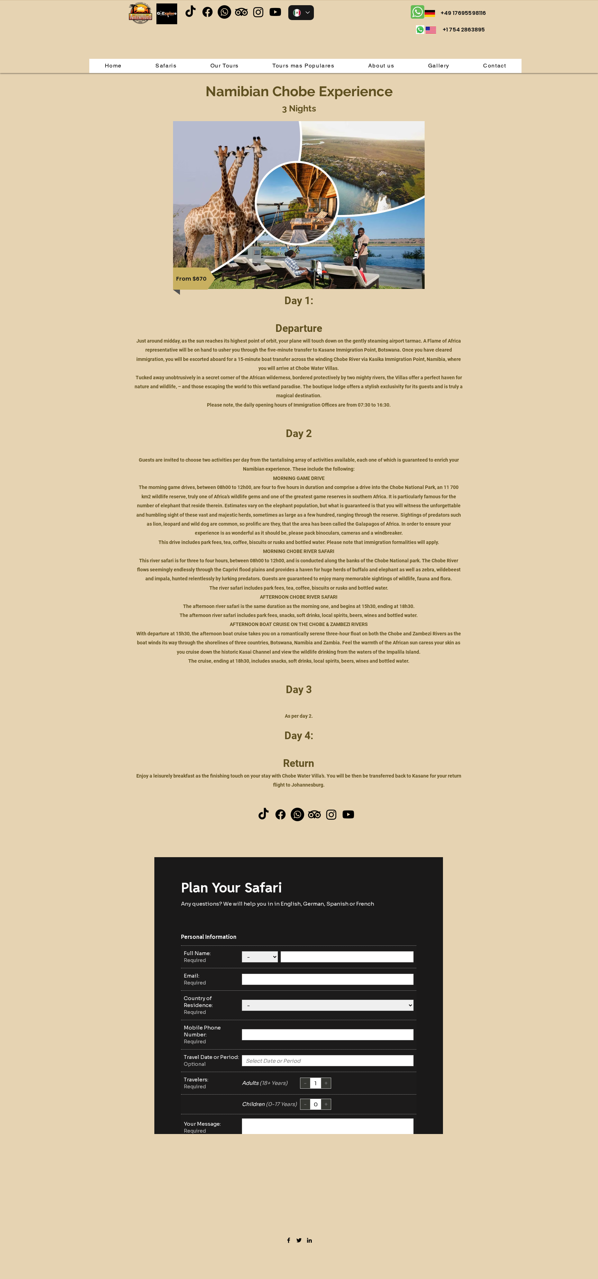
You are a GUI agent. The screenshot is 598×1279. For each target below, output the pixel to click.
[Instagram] (258, 12)
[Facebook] (207, 12)
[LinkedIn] (309, 1240)
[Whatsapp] (224, 12)
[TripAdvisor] (241, 12)
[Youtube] (275, 12)
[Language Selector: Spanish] (301, 12)
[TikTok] (190, 12)
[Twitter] (299, 1240)
